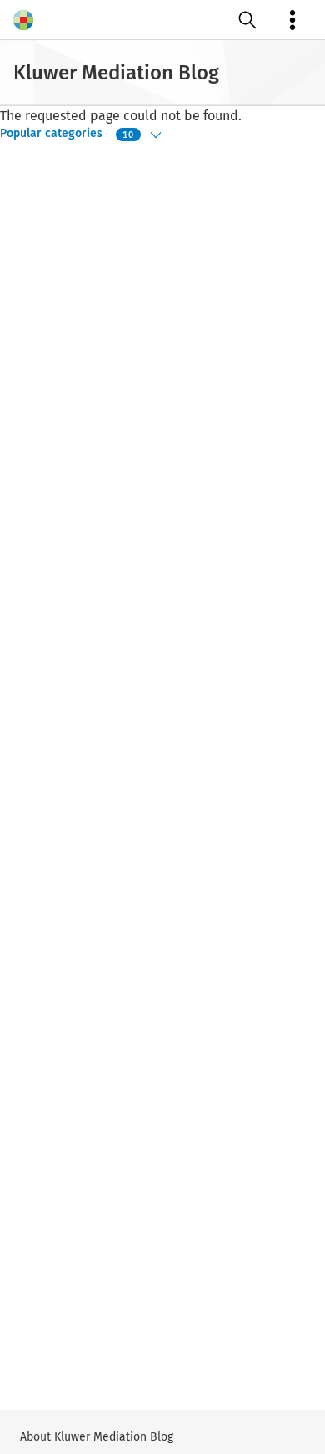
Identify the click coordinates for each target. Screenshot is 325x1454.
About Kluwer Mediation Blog (96, 1437)
